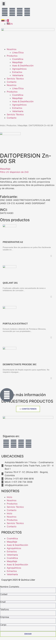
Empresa (4, 617)
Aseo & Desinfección (22, 65)
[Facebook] (4, 12)
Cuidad (3, 594)
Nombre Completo (9, 586)
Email (3, 602)
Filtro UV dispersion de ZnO (14, 172)
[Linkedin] (27, 12)
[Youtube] (19, 12)
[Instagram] (12, 12)
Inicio (2, 125)
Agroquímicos (19, 68)
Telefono (4, 609)
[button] (3, 3)
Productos (12, 55)
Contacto (11, 81)
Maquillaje (17, 62)
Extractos (17, 72)
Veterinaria (17, 75)
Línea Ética (18, 52)
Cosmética (17, 59)
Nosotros (11, 49)
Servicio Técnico (15, 78)
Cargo (3, 625)
